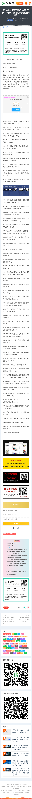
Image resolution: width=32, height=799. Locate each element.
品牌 (18, 638)
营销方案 (17, 650)
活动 (20, 645)
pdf (15, 634)
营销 (13, 650)
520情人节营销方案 (7, 634)
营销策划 (22, 650)
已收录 (10, 20)
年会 (14, 641)
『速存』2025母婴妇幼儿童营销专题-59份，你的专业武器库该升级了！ (20, 747)
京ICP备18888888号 (18, 792)
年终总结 (23, 641)
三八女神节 (15, 636)
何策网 (7, 571)
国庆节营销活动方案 (7, 641)
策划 (4, 650)
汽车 (16, 645)
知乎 (16, 648)
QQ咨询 (16, 528)
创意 (15, 638)
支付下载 (16, 523)
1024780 (10, 553)
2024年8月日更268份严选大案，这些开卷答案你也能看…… (23, 619)
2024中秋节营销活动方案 (9, 533)
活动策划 (24, 645)
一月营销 (5, 636)
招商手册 (15, 643)
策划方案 (8, 650)
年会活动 (18, 641)
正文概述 (6, 27)
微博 (4, 643)
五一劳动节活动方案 (23, 636)
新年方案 (5, 645)
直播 (13, 648)
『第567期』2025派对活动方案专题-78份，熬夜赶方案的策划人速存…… (20, 763)
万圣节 (10, 636)
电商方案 (8, 648)
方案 (9, 645)
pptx (22, 634)
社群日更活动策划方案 (23, 648)
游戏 (4, 648)
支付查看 (16, 109)
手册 (8, 643)
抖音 (11, 643)
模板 (13, 645)
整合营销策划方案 (22, 643)
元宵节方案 (10, 638)
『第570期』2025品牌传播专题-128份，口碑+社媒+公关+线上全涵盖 (20, 740)
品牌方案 (22, 638)
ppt (19, 634)
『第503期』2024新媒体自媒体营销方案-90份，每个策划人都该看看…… (9, 620)
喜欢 (6, 607)
